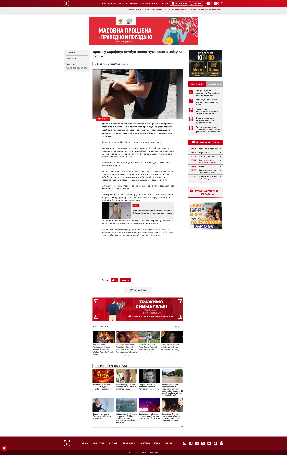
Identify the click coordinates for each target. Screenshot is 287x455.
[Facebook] (190, 443)
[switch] (209, 3)
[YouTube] (184, 443)
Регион (201, 9)
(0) (138, 290)
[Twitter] (203, 443)
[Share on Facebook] (71, 68)
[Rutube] (209, 443)
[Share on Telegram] (74, 68)
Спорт (155, 3)
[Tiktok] (215, 443)
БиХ (187, 9)
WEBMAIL (169, 443)
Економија (216, 9)
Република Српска (137, 9)
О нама (85, 443)
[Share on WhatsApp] (82, 68)
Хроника (134, 3)
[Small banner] (205, 63)
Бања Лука (161, 9)
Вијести (123, 3)
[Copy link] (67, 68)
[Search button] (222, 3)
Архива (164, 3)
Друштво (151, 9)
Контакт (113, 443)
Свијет (208, 9)
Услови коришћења (150, 443)
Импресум (98, 443)
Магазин (145, 3)
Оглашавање (128, 443)
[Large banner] (143, 31)
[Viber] (221, 443)
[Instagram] (197, 443)
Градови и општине (175, 9)
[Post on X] (78, 68)
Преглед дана (109, 3)
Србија (193, 9)
